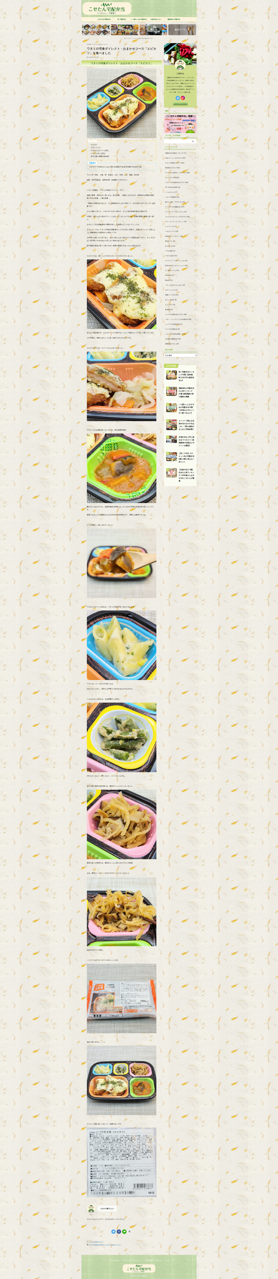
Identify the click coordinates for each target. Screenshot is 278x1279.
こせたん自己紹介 (114, 1260)
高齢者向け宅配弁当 (173, 19)
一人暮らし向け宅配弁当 (139, 19)
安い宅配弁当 (121, 19)
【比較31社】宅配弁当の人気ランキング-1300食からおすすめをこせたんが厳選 (186, 475)
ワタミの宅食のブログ (96, 1242)
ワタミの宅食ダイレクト (113, 1245)
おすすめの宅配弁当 (104, 19)
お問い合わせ (159, 1260)
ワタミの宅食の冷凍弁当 (97, 1245)
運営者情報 (149, 1260)
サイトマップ (126, 1260)
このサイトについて (138, 1260)
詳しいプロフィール (180, 104)
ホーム (167, 1260)
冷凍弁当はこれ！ (156, 19)
